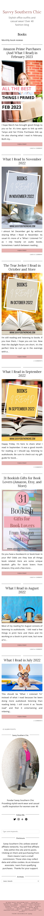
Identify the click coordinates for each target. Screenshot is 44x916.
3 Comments (38, 467)
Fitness (36, 909)
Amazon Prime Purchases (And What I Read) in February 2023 (22, 53)
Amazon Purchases (11, 910)
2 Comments (38, 361)
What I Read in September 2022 (22, 374)
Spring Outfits (11, 906)
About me (17, 903)
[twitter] (14, 819)
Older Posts (10, 729)
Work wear (33, 907)
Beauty (19, 909)
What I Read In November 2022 (22, 161)
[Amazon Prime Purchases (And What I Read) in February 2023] (22, 121)
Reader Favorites (29, 910)
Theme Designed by (22, 913)
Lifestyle (10, 909)
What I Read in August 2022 (22, 590)
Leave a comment (36, 148)
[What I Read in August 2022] (22, 622)
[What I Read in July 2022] (22, 690)
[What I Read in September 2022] (22, 440)
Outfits (24, 905)
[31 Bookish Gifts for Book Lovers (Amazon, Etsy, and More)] (22, 550)
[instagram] (19, 819)
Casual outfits (20, 907)
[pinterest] (26, 819)
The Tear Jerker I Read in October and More (22, 267)
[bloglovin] (22, 819)
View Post (22, 144)
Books (27, 909)
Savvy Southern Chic (22, 11)
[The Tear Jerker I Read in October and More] (22, 334)
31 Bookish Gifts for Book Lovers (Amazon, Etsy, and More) (22, 482)
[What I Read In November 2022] (22, 227)
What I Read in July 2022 (22, 660)
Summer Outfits (26, 906)
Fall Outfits (34, 905)
